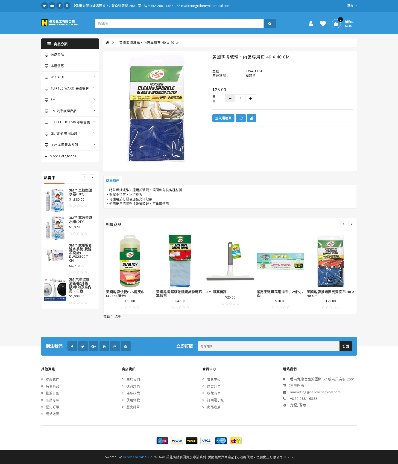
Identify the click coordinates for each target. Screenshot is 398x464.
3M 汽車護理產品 (64, 111)
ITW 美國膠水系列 (64, 144)
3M (53, 99)
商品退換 (213, 407)
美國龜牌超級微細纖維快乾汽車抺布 (179, 293)
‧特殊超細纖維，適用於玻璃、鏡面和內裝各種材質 (144, 190)
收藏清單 (213, 393)
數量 (214, 98)
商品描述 (112, 180)
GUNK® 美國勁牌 (64, 133)
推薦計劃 (52, 393)
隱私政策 (133, 393)
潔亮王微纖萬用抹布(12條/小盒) (280, 293)
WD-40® (57, 77)
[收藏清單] (323, 24)
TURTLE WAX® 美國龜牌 (70, 88)
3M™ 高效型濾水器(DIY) (80, 219)
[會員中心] (311, 24)
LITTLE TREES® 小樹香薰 (70, 122)
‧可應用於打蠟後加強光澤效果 (129, 199)
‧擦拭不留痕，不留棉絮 (124, 194)
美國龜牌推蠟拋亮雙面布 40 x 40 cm (330, 293)
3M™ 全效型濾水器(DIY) (80, 192)
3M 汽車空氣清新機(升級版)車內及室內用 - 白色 (80, 285)
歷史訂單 (52, 407)
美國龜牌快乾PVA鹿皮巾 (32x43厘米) (125, 293)
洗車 (117, 316)
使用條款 (133, 400)
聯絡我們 (52, 379)
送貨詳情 (133, 386)
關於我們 (133, 379)
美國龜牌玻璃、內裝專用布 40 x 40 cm (150, 42)
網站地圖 (52, 414)
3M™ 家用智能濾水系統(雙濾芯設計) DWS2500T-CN (80, 253)
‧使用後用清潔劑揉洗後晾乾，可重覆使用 (137, 203)
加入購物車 (223, 118)
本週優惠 (57, 66)
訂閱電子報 (215, 400)
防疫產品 (57, 54)
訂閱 (345, 346)
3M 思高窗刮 (216, 291)
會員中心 (213, 379)
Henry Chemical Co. (138, 457)
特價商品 (52, 386)
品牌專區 (52, 400)
